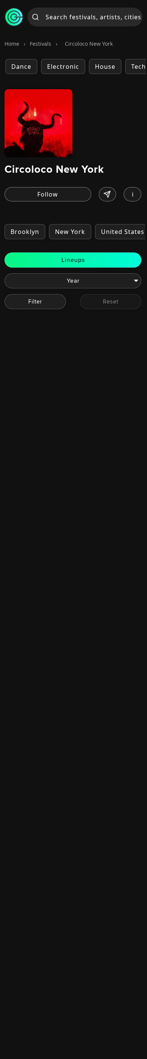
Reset (110, 301)
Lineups (73, 259)
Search (36, 17)
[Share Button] (107, 194)
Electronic (63, 66)
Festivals (40, 43)
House (105, 66)
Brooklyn (25, 232)
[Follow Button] (48, 194)
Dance (21, 66)
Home (12, 43)
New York (70, 232)
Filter (35, 301)
